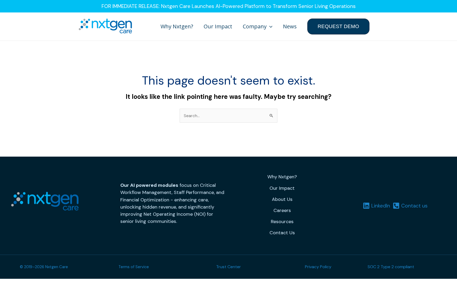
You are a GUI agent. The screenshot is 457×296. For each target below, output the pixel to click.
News (290, 26)
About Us (282, 199)
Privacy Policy (318, 267)
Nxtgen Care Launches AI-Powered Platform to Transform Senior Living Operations (258, 6)
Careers (282, 210)
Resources (282, 221)
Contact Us (282, 232)
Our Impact (218, 26)
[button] (269, 26)
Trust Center (228, 267)
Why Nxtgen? (177, 26)
